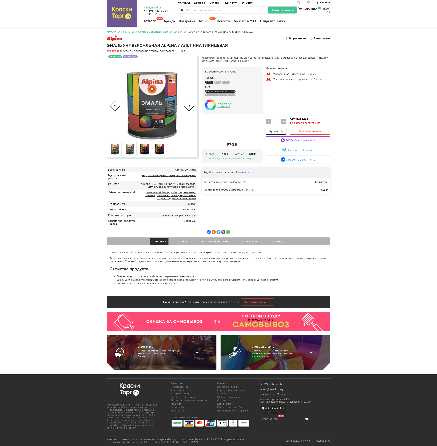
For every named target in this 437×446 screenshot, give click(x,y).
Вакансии (222, 383)
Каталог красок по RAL (230, 407)
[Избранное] (309, 3)
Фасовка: (210, 78)
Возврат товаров (180, 393)
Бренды (169, 21)
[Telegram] (218, 232)
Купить (274, 131)
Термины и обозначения (184, 397)
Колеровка (187, 21)
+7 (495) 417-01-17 (156, 10)
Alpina (179, 169)
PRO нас (247, 2)
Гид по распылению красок (232, 410)
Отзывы (221, 400)
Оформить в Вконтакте (300, 159)
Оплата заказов (179, 386)
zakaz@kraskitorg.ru (154, 7)
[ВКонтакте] (209, 232)
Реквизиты (177, 383)
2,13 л (226, 82)
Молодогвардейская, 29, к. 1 (276, 399)
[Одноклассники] (214, 232)
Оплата (214, 2)
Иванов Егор (323, 441)
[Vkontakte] (306, 419)
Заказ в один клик (310, 131)
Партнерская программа (231, 390)
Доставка (200, 2)
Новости (223, 21)
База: (207, 86)
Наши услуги (230, 2)
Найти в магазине (282, 10)
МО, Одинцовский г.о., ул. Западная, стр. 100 (285, 402)
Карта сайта (177, 407)
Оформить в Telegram (300, 150)
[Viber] (223, 232)
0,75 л (209, 82)
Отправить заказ (272, 21)
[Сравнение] (299, 3)
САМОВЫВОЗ (261, 324)
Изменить (242, 172)
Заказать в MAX (244, 21)
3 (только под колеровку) (220, 94)
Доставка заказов (181, 390)
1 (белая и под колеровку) (220, 91)
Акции (206, 20)
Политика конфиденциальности (189, 400)
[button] (115, 105)
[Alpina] (114, 38)
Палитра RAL (178, 410)
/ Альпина (189, 169)
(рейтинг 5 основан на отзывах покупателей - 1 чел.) (152, 50)
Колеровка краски (227, 386)
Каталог (152, 20)
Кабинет (325, 2)
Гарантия (176, 404)
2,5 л (217, 82)
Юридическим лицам (229, 397)
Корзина (310, 8)
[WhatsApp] (228, 232)
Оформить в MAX (304, 140)
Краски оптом (225, 404)
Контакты (184, 2)
